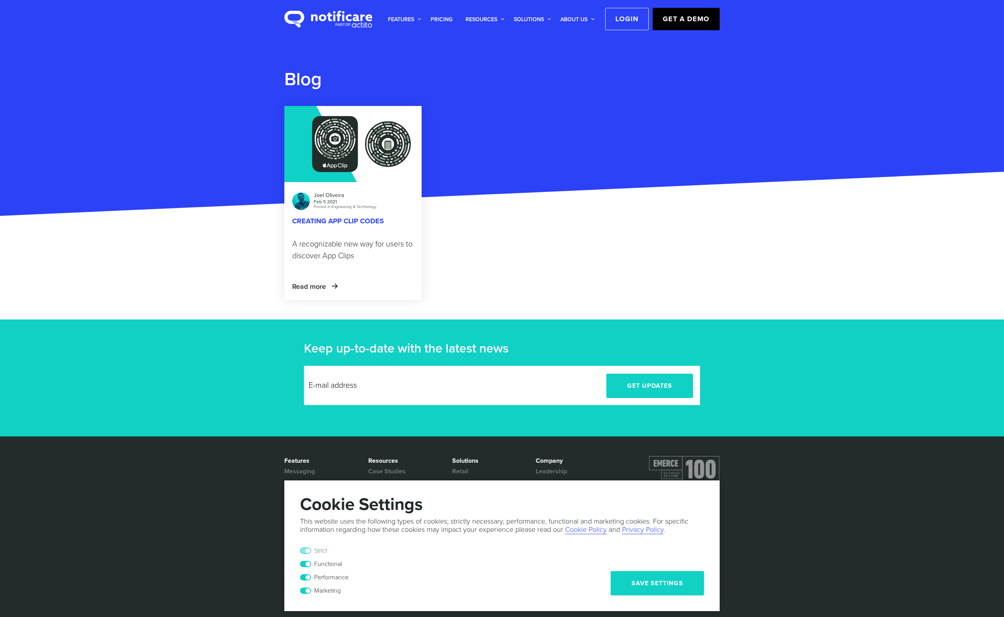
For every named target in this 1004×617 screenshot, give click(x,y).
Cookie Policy (586, 529)
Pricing (442, 19)
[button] (403, 19)
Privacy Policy (643, 529)
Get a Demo (686, 19)
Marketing (327, 591)
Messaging (299, 471)
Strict (320, 551)
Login (626, 19)
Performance (331, 577)
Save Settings (657, 583)
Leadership (551, 471)
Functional (328, 564)
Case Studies (387, 471)
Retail (460, 471)
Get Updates (649, 386)
